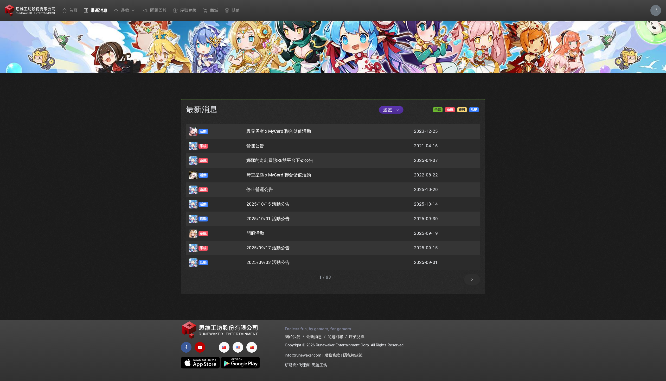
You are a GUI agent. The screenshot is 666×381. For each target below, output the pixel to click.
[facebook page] (186, 347)
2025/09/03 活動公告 (268, 262)
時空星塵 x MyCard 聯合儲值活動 (278, 174)
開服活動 (255, 233)
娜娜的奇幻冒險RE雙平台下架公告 (279, 160)
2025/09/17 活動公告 (268, 247)
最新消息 (99, 10)
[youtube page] (200, 347)
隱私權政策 (353, 355)
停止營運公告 (259, 189)
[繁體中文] (224, 347)
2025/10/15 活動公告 (268, 204)
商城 (214, 10)
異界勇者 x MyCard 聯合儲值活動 (278, 131)
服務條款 (332, 355)
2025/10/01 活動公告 (268, 218)
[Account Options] (655, 10)
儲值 (236, 10)
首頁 (73, 10)
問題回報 (158, 10)
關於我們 (292, 336)
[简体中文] (251, 347)
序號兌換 (188, 10)
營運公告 (255, 145)
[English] (238, 347)
